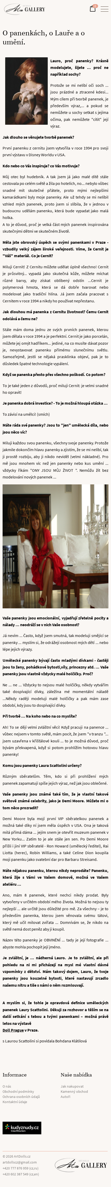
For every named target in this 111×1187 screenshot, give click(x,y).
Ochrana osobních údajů (21, 1096)
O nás (7, 1086)
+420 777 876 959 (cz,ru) (20, 1168)
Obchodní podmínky (18, 1091)
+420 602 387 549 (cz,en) (21, 1174)
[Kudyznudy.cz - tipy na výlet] (26, 1128)
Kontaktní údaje (15, 1101)
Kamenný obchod (74, 1091)
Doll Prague (13, 1030)
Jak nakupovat (72, 1086)
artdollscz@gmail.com (20, 1162)
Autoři (65, 1096)
